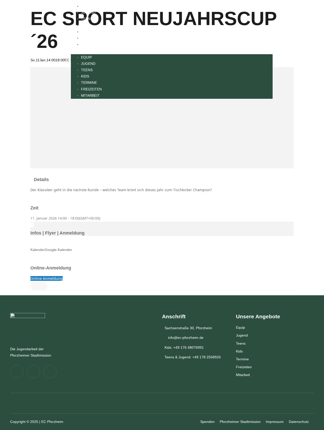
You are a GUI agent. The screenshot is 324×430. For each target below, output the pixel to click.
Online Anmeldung (46, 278)
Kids (85, 25)
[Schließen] (39, 286)
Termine (89, 32)
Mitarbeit (90, 44)
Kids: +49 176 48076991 (184, 347)
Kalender (37, 250)
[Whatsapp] (50, 371)
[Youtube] (33, 371)
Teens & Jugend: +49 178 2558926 (193, 357)
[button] (172, 51)
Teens (87, 19)
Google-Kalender (58, 250)
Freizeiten (91, 38)
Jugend (88, 12)
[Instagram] (16, 371)
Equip (86, 6)
